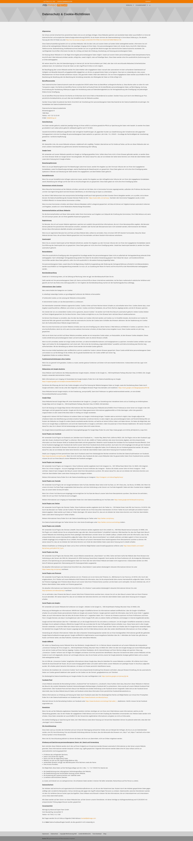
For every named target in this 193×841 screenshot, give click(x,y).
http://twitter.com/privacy (106, 518)
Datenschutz (54, 834)
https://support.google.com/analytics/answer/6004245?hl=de (61, 381)
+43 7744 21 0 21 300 (49, 1)
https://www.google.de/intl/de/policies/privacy (129, 500)
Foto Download (97, 834)
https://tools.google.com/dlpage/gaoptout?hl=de (133, 388)
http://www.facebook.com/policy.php (54, 456)
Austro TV (45, 838)
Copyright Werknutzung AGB (68, 834)
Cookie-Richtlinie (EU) (84, 834)
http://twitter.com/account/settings (109, 522)
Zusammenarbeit (141, 5)
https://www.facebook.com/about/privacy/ (94, 697)
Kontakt (148, 1)
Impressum (45, 834)
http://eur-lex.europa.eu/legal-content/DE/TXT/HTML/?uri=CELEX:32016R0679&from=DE (93, 40)
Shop (104, 834)
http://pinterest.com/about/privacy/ (53, 590)
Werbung (129, 5)
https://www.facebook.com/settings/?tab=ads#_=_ (101, 701)
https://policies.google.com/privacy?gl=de (115, 676)
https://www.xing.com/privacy (51, 569)
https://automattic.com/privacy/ (99, 198)
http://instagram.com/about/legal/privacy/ (109, 477)
